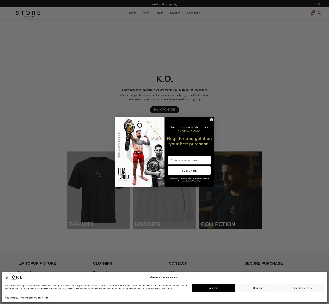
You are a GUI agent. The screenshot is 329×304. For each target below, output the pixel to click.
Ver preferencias (302, 288)
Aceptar (213, 288)
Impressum (43, 298)
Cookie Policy (11, 298)
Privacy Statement (28, 298)
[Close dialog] (211, 119)
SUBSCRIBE (189, 170)
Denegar (258, 288)
